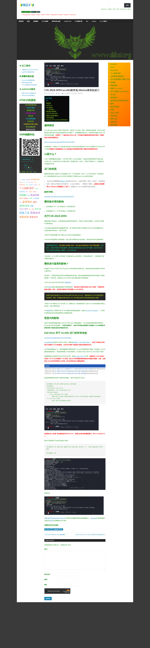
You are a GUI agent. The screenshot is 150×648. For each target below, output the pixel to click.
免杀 (27, 191)
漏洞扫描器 (24, 205)
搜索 (127, 5)
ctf (24, 182)
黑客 (33, 209)
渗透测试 (27, 201)
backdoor (48, 529)
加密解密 (35, 21)
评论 (46, 549)
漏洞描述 (48, 103)
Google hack (67, 21)
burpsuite (35, 179)
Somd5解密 (45, 21)
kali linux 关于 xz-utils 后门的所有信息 (57, 119)
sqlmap (35, 184)
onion (31, 185)
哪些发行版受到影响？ (53, 115)
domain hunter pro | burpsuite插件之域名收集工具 (90, 534)
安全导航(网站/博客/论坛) (120, 79)
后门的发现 (50, 107)
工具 (30, 191)
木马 (30, 198)
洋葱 (20, 202)
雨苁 (59, 93)
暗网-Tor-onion (116, 88)
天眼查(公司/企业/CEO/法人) (30, 69)
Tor (39, 185)
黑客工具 (24, 212)
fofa (87, 21)
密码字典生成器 (56, 21)
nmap (27, 184)
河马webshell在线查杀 (28, 95)
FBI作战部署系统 (30, 105)
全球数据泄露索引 (117, 76)
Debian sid (63, 181)
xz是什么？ (50, 105)
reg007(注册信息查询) (28, 72)
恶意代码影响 (50, 117)
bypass (21, 182)
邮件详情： (52, 109)
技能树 (22, 194)
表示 (50, 287)
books (28, 179)
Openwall (93, 518)
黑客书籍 (38, 209)
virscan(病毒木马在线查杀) (29, 85)
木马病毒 (36, 198)
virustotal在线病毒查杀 (28, 80)
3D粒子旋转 (31, 108)
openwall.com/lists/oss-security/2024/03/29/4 (59, 196)
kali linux (22, 185)
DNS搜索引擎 (78, 21)
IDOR (35, 182)
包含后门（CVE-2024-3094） (82, 342)
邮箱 (46, 579)
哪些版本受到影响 (51, 111)
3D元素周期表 (31, 119)
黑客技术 (80, 93)
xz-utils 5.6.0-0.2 (80, 356)
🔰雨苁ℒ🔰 (26, 5)
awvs (23, 179)
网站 (45, 584)
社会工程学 (74, 93)
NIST (51, 520)
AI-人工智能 (103, 21)
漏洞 (35, 202)
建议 (48, 310)
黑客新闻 (21, 21)
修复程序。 (68, 282)
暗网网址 (25, 198)
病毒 (32, 206)
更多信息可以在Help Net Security (54, 518)
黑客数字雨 (31, 110)
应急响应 (34, 191)
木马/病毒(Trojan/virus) (119, 91)
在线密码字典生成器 (31, 124)
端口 (30, 209)
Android (113, 64)
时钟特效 (31, 121)
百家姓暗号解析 (30, 113)
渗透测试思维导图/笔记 (119, 100)
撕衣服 (30, 116)
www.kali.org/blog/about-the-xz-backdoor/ (58, 338)
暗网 (28, 21)
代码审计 (37, 188)
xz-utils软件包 (48, 342)
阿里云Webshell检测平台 (29, 93)
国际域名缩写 (30, 129)
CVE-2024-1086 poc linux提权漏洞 (55, 534)
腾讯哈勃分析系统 (27, 82)
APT (20, 179)
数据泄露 (34, 195)
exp (26, 182)
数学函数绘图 (30, 127)
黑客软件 (34, 217)
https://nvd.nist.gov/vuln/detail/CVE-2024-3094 (59, 142)
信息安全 (22, 191)
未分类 (113, 94)
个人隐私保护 (67, 93)
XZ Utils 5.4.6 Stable (91, 310)
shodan (94, 21)
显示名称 (47, 574)
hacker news (30, 182)
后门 (61, 529)
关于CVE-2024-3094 (52, 113)
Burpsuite (114, 70)
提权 (28, 195)
